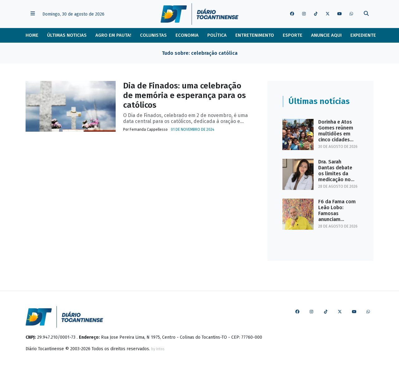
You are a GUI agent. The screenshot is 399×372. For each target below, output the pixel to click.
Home (32, 35)
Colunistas (153, 35)
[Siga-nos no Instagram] (304, 14)
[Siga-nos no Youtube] (339, 14)
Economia (187, 35)
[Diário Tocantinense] (199, 14)
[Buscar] (366, 14)
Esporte (292, 35)
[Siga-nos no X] (327, 14)
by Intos (158, 349)
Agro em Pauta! (113, 35)
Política (217, 35)
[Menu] (33, 14)
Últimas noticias (67, 35)
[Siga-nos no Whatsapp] (351, 14)
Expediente (363, 35)
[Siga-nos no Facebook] (292, 14)
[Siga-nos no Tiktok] (315, 14)
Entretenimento (254, 35)
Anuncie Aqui (326, 35)
